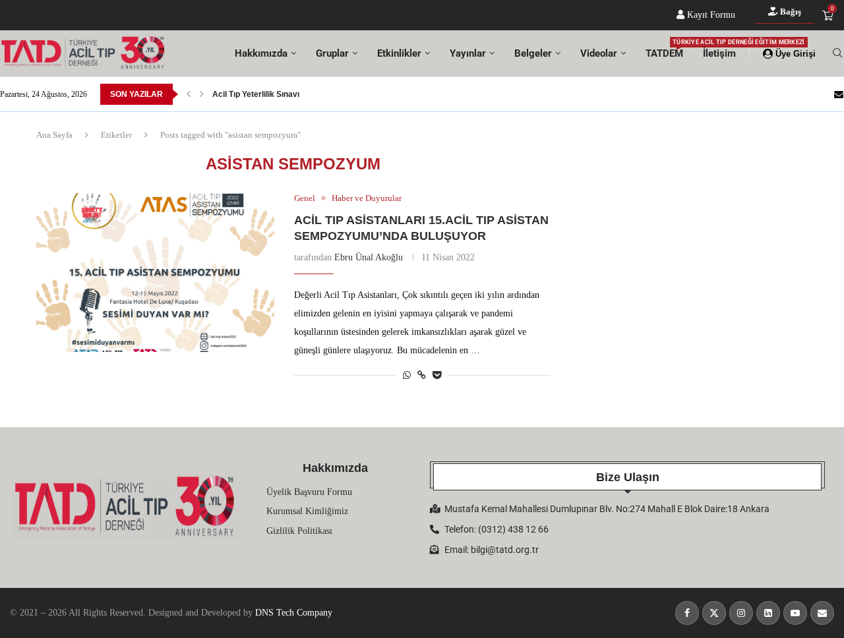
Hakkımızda (261, 53)
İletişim (719, 53)
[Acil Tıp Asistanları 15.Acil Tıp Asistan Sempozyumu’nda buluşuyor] (155, 272)
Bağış (789, 11)
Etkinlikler (399, 53)
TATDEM (664, 49)
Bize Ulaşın (627, 477)
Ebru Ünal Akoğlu (368, 257)
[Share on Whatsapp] (407, 375)
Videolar (598, 53)
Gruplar (332, 53)
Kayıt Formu (709, 15)
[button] (188, 94)
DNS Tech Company (293, 613)
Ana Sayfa (54, 135)
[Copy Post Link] (421, 375)
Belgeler (533, 53)
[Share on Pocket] (437, 375)
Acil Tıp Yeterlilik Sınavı (255, 94)
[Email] (838, 94)
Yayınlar (468, 53)
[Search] (837, 53)
